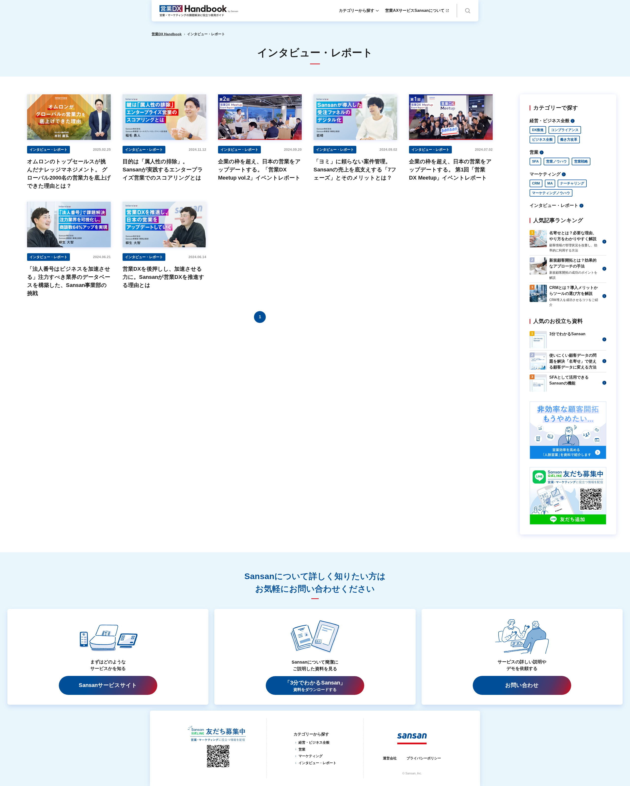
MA (550, 183)
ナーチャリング (572, 183)
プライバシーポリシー (424, 758)
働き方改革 (568, 139)
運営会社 (390, 758)
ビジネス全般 (542, 139)
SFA (535, 161)
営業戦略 (581, 161)
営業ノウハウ (556, 161)
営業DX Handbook (167, 34)
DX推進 (538, 130)
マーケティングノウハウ (551, 193)
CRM (536, 183)
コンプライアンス (565, 130)
